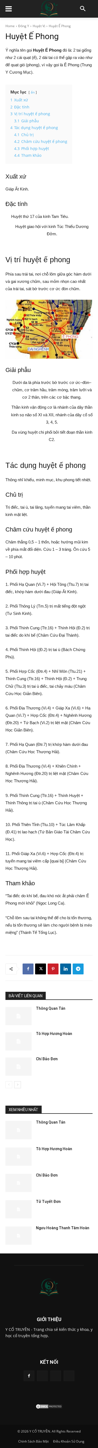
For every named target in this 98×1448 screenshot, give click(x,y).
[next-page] (17, 1084)
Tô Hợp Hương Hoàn (54, 1033)
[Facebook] (28, 969)
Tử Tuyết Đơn (48, 1201)
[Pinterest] (53, 969)
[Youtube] (69, 1376)
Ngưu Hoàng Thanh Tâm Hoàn (62, 1228)
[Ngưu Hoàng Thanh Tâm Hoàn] (18, 1236)
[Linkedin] (65, 969)
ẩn (33, 92)
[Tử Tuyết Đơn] (18, 1209)
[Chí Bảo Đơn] (18, 1067)
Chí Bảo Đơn (47, 1059)
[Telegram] (78, 969)
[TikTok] (42, 1376)
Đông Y (23, 26)
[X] (40, 969)
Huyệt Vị (39, 26)
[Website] (55, 1376)
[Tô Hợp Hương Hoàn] (18, 1041)
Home (10, 26)
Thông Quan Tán (50, 1008)
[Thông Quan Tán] (18, 1016)
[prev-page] (8, 1084)
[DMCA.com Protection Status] (49, 1407)
